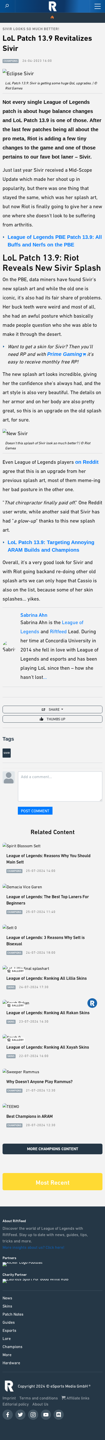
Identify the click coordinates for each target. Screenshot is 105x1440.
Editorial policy (16, 1404)
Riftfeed (58, 631)
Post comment (35, 811)
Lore (7, 1338)
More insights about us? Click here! (34, 1247)
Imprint (10, 1398)
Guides (9, 1322)
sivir (7, 753)
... (45, 677)
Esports (9, 1330)
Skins (7, 1306)
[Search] (7, 6)
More (7, 1354)
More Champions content (52, 1148)
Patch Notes (13, 1314)
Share (54, 709)
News (7, 1298)
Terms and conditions (39, 1398)
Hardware (11, 1362)
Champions (12, 1346)
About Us (40, 1404)
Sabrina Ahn (33, 615)
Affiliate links (77, 1398)
